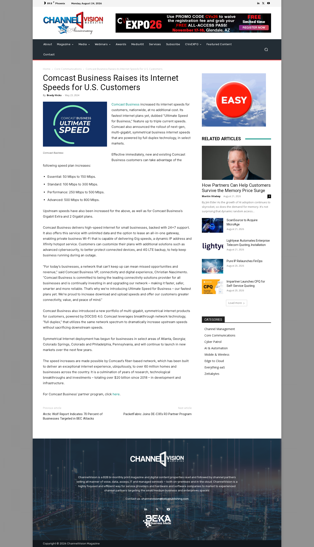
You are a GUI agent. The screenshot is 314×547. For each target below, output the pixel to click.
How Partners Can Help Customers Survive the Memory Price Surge (236, 188)
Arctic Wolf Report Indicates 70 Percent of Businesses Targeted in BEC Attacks (73, 416)
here (116, 394)
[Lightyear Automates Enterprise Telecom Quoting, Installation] (212, 245)
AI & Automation (216, 348)
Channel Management (219, 329)
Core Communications (68, 69)
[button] (266, 50)
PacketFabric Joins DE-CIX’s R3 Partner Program (157, 414)
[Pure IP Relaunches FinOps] (212, 266)
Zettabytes (211, 374)
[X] (263, 3)
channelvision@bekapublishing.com (165, 498)
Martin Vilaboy (211, 196)
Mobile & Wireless (216, 354)
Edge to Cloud (214, 361)
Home (46, 69)
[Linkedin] (258, 3)
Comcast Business (125, 104)
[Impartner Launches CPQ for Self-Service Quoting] (212, 286)
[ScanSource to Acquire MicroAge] (212, 225)
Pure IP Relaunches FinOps (245, 261)
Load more (235, 303)
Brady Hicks (54, 95)
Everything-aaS (214, 367)
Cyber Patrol (213, 342)
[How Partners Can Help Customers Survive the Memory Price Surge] (236, 163)
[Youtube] (268, 3)
